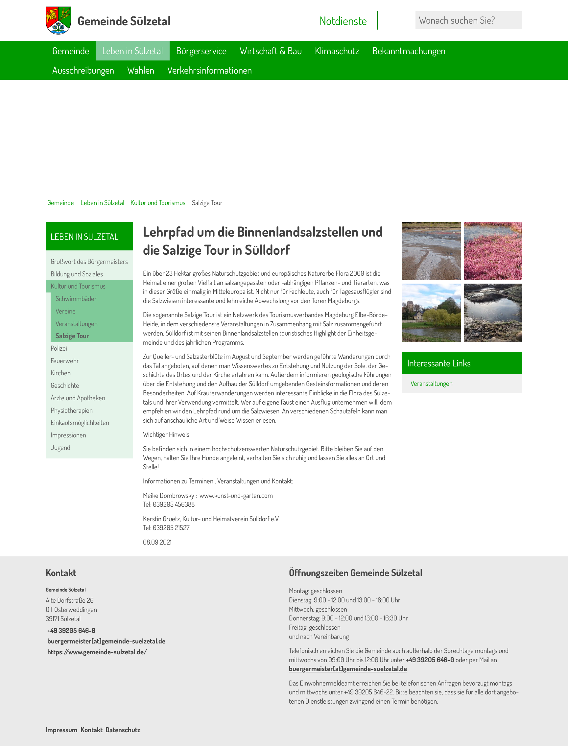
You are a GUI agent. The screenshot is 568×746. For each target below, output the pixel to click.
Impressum (62, 729)
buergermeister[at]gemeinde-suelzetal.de (105, 641)
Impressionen (68, 435)
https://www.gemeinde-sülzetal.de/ (96, 651)
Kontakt (92, 729)
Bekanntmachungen (408, 50)
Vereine (66, 311)
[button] (431, 251)
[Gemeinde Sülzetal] (162, 621)
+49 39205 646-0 (71, 630)
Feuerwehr (65, 360)
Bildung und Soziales (77, 273)
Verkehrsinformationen (209, 70)
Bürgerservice (201, 50)
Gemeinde (70, 50)
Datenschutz (123, 729)
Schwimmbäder (76, 298)
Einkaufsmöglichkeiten (80, 422)
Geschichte (65, 385)
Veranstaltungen (77, 323)
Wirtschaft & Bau (271, 50)
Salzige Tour (207, 202)
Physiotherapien (72, 410)
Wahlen (140, 70)
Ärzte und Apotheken (78, 397)
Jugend (60, 447)
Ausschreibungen (83, 70)
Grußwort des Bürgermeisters (89, 261)
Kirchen (61, 372)
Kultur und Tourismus (157, 202)
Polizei (59, 348)
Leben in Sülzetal (132, 50)
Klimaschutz (337, 50)
